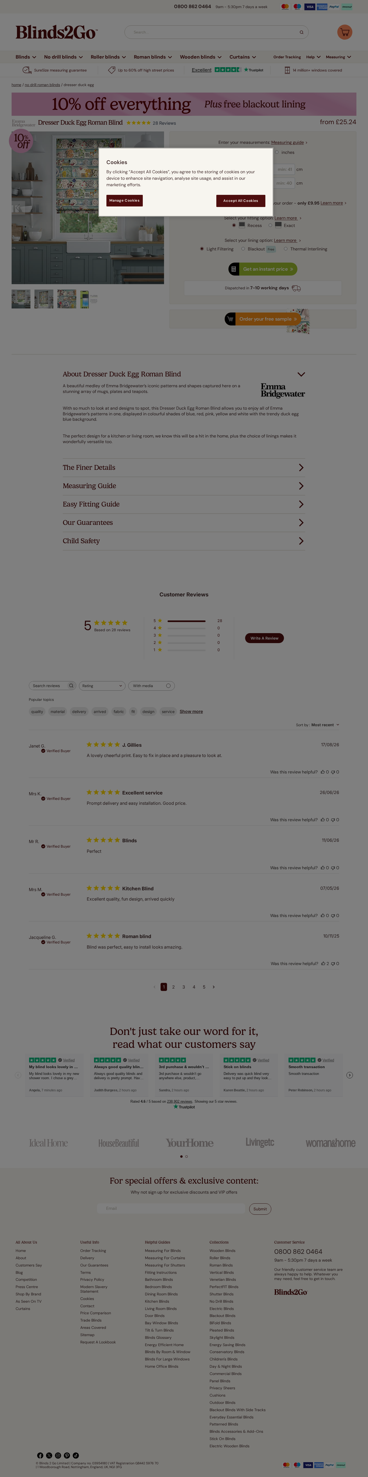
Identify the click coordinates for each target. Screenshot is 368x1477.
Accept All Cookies (240, 200)
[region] (185, 182)
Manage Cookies (124, 200)
